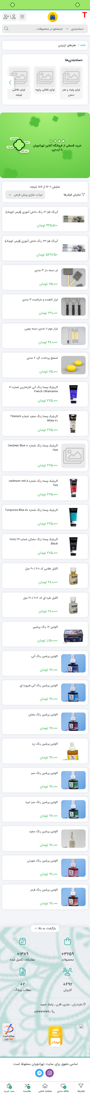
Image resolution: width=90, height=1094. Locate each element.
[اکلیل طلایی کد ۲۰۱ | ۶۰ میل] (73, 576)
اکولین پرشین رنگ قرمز (44, 890)
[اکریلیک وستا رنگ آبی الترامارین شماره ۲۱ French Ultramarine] (73, 394)
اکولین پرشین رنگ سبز (44, 773)
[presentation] (10, 82)
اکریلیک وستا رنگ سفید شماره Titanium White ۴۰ (34, 418)
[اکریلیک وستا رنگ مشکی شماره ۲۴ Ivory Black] (73, 546)
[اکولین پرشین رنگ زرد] (73, 751)
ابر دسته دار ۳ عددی (46, 270)
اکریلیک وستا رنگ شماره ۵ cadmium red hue (33, 483)
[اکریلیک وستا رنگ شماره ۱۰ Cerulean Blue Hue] (73, 456)
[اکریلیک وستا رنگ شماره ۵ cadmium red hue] (73, 488)
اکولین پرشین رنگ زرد (45, 744)
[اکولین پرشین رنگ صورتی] (73, 868)
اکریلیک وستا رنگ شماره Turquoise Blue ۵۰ (31, 510)
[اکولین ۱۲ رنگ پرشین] (73, 634)
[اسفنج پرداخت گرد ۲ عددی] (73, 365)
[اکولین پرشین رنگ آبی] (73, 663)
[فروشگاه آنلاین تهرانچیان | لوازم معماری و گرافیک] (67, 16)
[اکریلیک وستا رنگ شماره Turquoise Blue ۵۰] (73, 517)
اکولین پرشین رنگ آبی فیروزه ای (39, 685)
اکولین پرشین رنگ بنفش (43, 715)
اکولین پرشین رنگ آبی (44, 656)
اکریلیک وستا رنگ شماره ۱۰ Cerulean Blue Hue (33, 448)
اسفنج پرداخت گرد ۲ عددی (42, 358)
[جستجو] (6, 28)
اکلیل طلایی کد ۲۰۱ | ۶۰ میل (41, 569)
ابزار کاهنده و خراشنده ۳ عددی (40, 300)
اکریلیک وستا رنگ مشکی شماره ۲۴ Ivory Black (34, 541)
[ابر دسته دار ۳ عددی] (73, 277)
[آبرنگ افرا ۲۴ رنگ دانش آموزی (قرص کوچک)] (73, 248)
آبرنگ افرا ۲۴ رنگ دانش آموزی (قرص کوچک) (31, 241)
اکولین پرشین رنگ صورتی (42, 861)
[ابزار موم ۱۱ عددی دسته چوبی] (73, 336)
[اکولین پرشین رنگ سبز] (73, 780)
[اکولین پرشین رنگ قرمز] (73, 897)
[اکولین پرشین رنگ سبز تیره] (73, 809)
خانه (83, 45)
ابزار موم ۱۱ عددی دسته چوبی (41, 329)
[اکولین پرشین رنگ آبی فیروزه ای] (73, 692)
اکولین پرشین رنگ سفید (43, 831)
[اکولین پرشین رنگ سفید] (73, 838)
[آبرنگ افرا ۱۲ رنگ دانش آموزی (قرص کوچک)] (73, 219)
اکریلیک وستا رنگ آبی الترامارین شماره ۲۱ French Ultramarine (33, 389)
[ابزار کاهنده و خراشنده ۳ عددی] (73, 307)
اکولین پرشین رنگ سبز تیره (42, 802)
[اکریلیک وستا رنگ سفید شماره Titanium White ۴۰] (73, 423)
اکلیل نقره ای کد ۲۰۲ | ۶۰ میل (40, 598)
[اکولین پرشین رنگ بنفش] (73, 722)
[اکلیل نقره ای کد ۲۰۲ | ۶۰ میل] (73, 605)
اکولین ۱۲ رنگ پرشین (45, 627)
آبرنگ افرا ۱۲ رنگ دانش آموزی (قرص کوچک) (31, 212)
